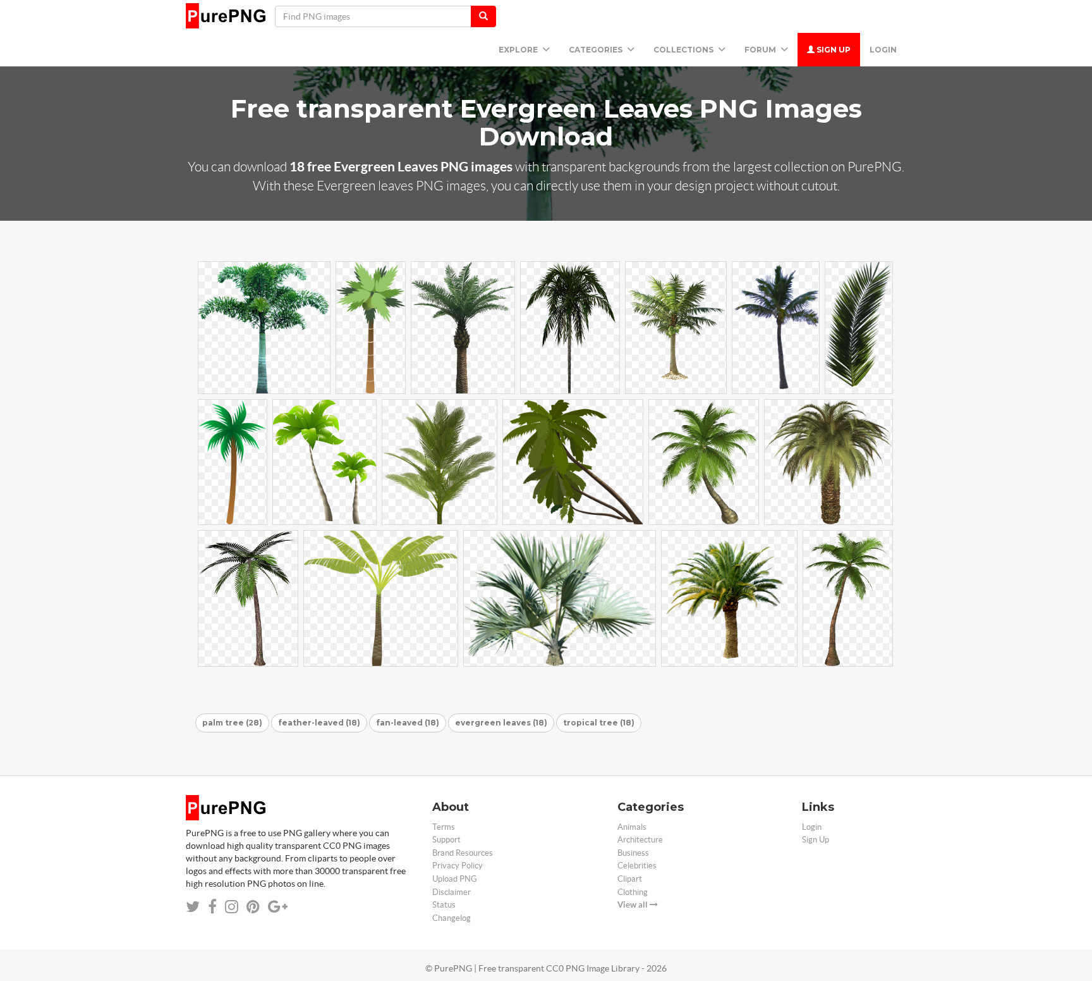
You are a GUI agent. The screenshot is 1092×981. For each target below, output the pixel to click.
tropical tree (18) (598, 722)
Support (446, 839)
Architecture (640, 839)
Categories (596, 49)
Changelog (451, 918)
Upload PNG (454, 879)
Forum (761, 49)
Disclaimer (451, 892)
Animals (631, 827)
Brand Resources (462, 853)
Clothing (632, 892)
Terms (443, 827)
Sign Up (833, 49)
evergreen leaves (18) (501, 722)
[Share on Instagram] (231, 906)
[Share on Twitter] (193, 906)
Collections (684, 49)
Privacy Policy (457, 865)
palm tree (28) (232, 722)
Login (883, 49)
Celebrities (637, 865)
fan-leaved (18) (407, 722)
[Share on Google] (278, 906)
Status (444, 905)
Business (633, 853)
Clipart (629, 879)
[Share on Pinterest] (253, 906)
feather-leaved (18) (319, 722)
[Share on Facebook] (212, 906)
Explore (519, 49)
